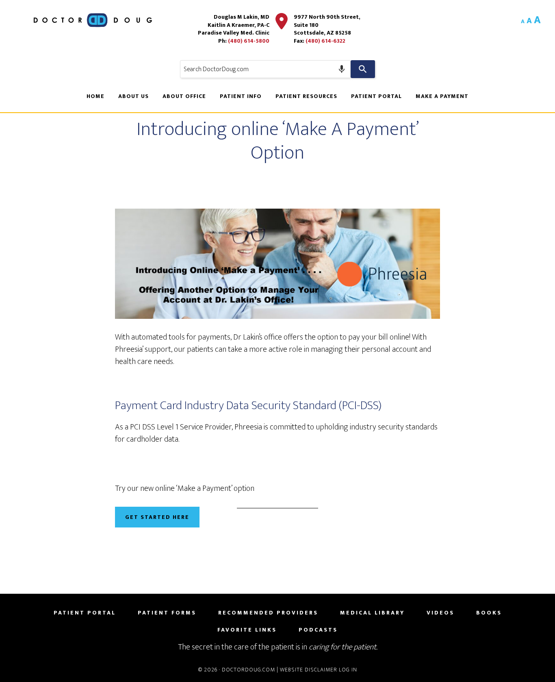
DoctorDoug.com (248, 669)
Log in (348, 669)
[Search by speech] (342, 69)
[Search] (363, 69)
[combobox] (265, 69)
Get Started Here (157, 517)
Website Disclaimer (308, 669)
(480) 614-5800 (248, 41)
